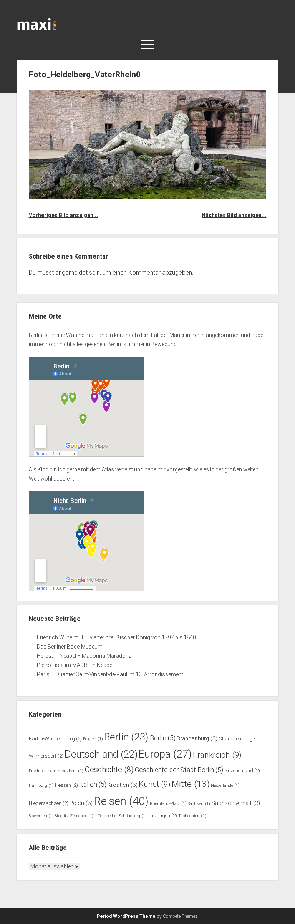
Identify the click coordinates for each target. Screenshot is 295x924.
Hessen (66, 785)
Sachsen (199, 803)
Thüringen (162, 815)
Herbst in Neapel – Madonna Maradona (84, 656)
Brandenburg (197, 738)
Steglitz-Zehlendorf (76, 815)
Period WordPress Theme (126, 916)
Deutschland (101, 754)
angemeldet (71, 272)
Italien (92, 784)
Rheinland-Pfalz (168, 803)
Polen (81, 803)
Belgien (93, 739)
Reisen (121, 801)
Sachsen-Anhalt (235, 803)
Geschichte (109, 769)
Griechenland (242, 770)
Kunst (155, 784)
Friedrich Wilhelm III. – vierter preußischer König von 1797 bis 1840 (116, 637)
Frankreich (217, 755)
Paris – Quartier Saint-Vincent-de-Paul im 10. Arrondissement (110, 674)
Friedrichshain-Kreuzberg (56, 770)
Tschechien (192, 815)
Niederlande (225, 785)
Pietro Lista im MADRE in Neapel (75, 665)
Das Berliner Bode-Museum (70, 647)
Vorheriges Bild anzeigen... (63, 215)
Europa (165, 754)
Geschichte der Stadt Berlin (179, 770)
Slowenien (41, 815)
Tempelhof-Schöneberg (122, 815)
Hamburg (41, 785)
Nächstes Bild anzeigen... (234, 215)
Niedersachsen (48, 803)
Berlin (126, 737)
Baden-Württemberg (55, 739)
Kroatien (123, 784)
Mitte (191, 784)
